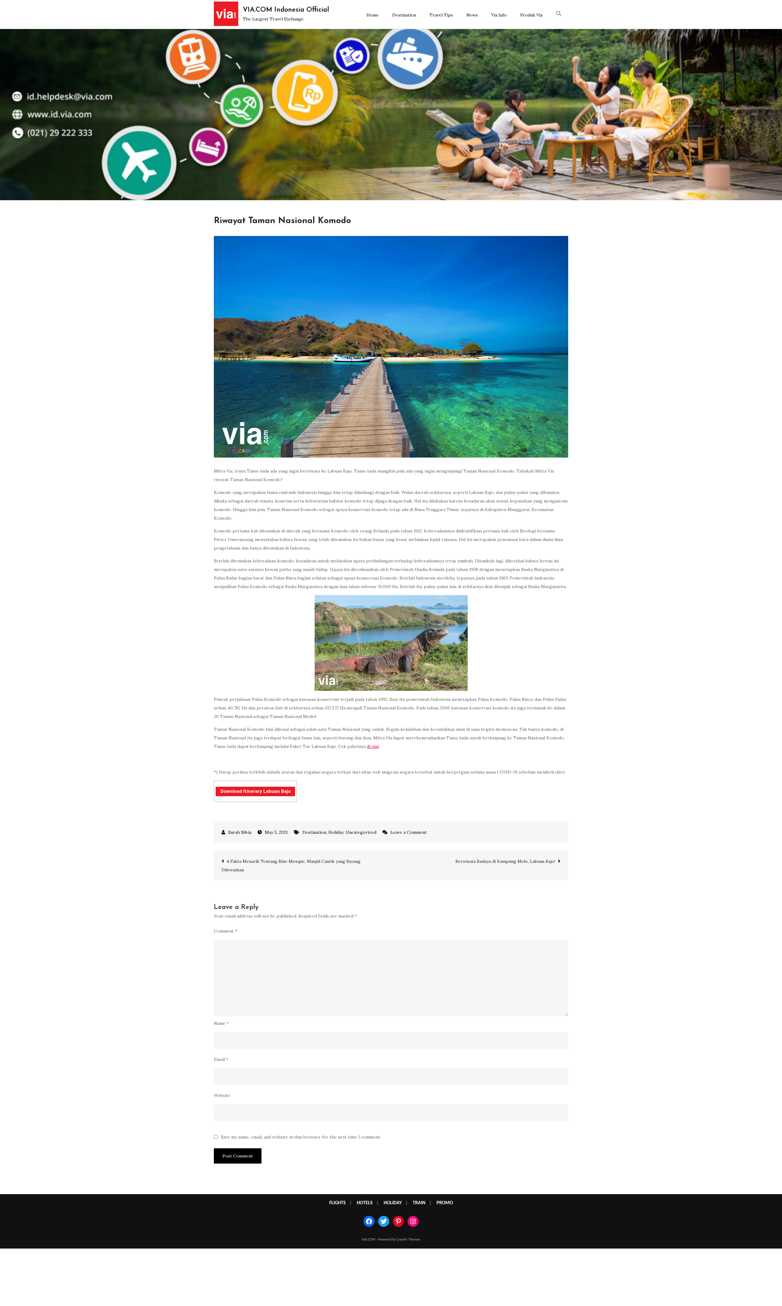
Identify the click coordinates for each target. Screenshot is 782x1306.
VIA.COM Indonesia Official (286, 9)
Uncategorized (360, 832)
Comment (225, 931)
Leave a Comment (408, 832)
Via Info (499, 15)
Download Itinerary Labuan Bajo (256, 791)
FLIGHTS (337, 1203)
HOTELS (365, 1203)
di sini (373, 746)
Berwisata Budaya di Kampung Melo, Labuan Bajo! (505, 861)
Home (373, 15)
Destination (404, 15)
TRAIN (419, 1203)
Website (222, 1095)
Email (221, 1059)
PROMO (445, 1203)
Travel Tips (441, 15)
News (472, 15)
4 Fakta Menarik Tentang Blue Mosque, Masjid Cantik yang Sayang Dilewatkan (290, 866)
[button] (559, 14)
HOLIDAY (393, 1203)
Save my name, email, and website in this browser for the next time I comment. (301, 1137)
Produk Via (531, 15)
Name (221, 1023)
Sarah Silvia (239, 832)
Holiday (335, 832)
